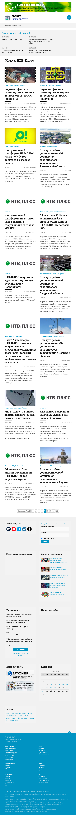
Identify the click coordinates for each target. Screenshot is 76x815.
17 (43, 688)
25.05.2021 (43, 170)
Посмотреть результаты (20, 653)
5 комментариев (65, 422)
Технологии (42, 765)
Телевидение (9, 746)
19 (51, 688)
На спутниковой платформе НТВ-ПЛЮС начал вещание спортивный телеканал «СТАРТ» (19, 222)
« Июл (43, 698)
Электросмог (9, 784)
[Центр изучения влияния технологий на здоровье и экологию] (38, 11)
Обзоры (7, 767)
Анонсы (7, 776)
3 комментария (65, 360)
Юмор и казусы (9, 786)
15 (63, 684)
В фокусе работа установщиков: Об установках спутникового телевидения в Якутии (54, 476)
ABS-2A (20, 715)
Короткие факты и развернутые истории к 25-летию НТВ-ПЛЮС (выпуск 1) (55, 94)
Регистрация (49, 524)
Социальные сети (44, 754)
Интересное (9, 774)
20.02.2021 (8, 422)
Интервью (8, 780)
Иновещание (9, 759)
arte (20, 713)
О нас (40, 774)
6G (22, 718)
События (8, 212)
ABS (31, 713)
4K (18, 717)
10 (43, 684)
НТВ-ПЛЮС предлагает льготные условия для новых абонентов (54, 415)
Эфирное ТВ (9, 758)
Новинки (7, 765)
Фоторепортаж (58, 274)
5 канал (13, 718)
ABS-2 (16, 720)
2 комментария (30, 232)
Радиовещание (43, 752)
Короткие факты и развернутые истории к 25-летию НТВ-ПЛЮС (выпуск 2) (20, 94)
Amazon (12, 720)
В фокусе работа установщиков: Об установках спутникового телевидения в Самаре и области (55, 348)
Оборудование (10, 763)
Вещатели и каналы (12, 86)
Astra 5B (26, 718)
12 (51, 684)
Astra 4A (26, 715)
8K (28, 713)
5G (13, 713)
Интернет (41, 748)
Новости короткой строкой (16, 33)
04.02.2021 (8, 483)
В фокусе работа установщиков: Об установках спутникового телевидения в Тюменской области (52, 158)
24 (43, 691)
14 (59, 684)
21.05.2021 (8, 232)
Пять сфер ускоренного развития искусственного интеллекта (58, 586)
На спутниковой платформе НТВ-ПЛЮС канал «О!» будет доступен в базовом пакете (19, 157)
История (23, 86)
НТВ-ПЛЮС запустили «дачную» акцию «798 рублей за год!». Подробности (19, 282)
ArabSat (8, 718)
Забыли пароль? (60, 524)
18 (57, 511)
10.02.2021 (43, 422)
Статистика (61, 212)
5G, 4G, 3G (42, 750)
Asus (16, 715)
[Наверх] (69, 733)
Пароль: (44, 532)
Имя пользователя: (47, 526)
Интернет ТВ (44, 212)
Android (8, 713)
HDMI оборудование (11, 769)
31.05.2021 (8, 167)
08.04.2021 (8, 291)
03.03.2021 (43, 360)
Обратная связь (43, 782)
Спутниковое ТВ (52, 147)
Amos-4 (24, 713)
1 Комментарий (65, 103)
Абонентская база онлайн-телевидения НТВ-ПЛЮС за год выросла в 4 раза (18, 474)
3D (7, 715)
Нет (9, 645)
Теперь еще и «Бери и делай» (13, 39)
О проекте (42, 776)
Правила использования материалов (39, 791)
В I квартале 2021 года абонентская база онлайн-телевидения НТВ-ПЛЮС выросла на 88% (54, 222)
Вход (43, 524)
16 (67, 684)
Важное (40, 763)
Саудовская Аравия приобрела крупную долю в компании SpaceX (41, 42)
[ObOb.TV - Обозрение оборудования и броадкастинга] (16, 17)
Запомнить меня (48, 538)
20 (55, 688)
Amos (16, 713)
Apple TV (11, 715)
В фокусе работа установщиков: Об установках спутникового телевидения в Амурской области (51, 285)
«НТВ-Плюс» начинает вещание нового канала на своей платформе (20, 415)
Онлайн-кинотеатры (11, 752)
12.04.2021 (43, 232)
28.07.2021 (8, 103)
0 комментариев (30, 103)
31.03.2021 (43, 298)
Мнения (43, 147)
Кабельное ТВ (9, 756)
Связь (40, 746)
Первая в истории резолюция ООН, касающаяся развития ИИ (58, 560)
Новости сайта (43, 778)
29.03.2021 (8, 367)
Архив (20, 655)
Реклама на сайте (44, 780)
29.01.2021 (43, 486)
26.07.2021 (43, 103)
